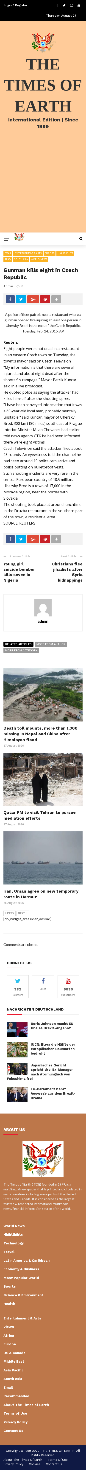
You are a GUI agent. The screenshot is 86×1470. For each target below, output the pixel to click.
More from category (21, 650)
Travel (8, 1252)
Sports (9, 1286)
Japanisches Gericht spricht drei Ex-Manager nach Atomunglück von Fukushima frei (40, 1072)
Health (9, 1304)
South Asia (21, 259)
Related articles (18, 644)
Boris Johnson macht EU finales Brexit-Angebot (52, 1026)
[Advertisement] (43, 187)
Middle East (13, 1361)
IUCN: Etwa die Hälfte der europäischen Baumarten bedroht (53, 1049)
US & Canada (14, 1353)
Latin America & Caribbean (26, 1261)
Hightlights (65, 253)
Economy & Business (21, 1269)
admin (8, 286)
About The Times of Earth (26, 1405)
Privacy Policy (15, 1422)
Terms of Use (15, 1413)
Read (8, 259)
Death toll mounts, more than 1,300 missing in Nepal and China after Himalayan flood (40, 734)
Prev (10, 913)
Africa (8, 1336)
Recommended (16, 1396)
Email (8, 253)
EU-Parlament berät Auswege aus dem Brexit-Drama (53, 1093)
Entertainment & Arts (28, 253)
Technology (13, 1243)
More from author (50, 644)
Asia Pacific (13, 1370)
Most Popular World (21, 1278)
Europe (49, 253)
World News (39, 259)
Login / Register (15, 5)
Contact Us (13, 1431)
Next (21, 913)
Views (8, 1327)
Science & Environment (23, 1295)
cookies (34, 1464)
